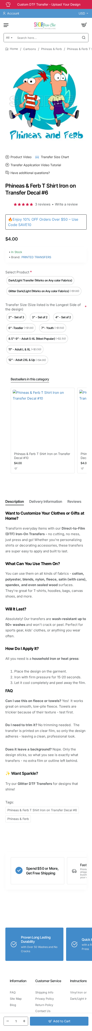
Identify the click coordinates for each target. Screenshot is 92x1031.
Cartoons (29, 49)
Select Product (17, 272)
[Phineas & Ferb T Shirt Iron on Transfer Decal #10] (43, 420)
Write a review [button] (66, 204)
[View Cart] (83, 25)
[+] (24, 1021)
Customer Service (48, 981)
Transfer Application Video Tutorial (35, 165)
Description (14, 501)
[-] (7, 1021)
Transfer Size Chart (55, 157)
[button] (59, 1021)
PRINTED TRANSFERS (36, 257)
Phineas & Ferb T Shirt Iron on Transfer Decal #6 (42, 810)
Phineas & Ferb (51, 49)
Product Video (20, 157)
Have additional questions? (30, 172)
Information (18, 981)
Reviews (74, 501)
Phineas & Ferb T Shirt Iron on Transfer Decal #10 (42, 456)
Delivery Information (45, 501)
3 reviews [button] (42, 204)
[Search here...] (83, 37)
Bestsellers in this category (30, 379)
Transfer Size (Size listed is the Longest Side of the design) (43, 307)
